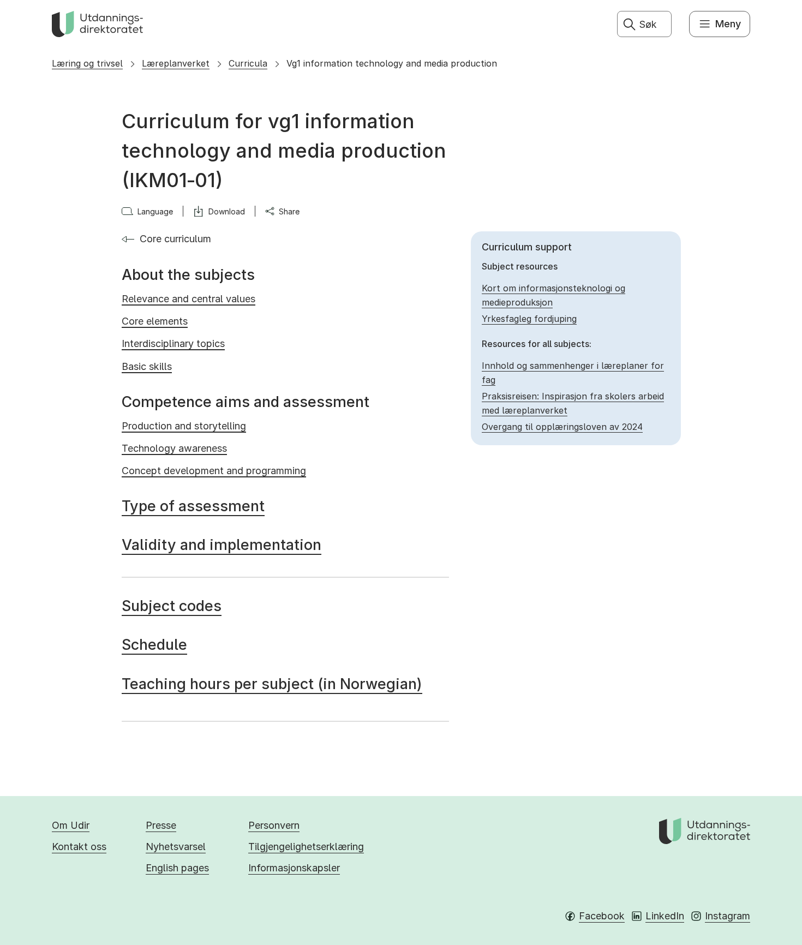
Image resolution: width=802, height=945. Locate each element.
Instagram (727, 916)
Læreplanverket (176, 63)
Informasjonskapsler (294, 868)
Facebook (602, 916)
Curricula (248, 63)
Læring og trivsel (87, 63)
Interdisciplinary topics (173, 343)
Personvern (274, 825)
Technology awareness (174, 448)
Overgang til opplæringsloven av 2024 (562, 426)
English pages (177, 868)
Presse (161, 825)
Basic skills (147, 366)
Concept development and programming (214, 470)
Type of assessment (193, 506)
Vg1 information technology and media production (391, 63)
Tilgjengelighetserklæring (306, 846)
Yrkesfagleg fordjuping (529, 318)
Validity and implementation (221, 545)
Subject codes (172, 606)
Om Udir (70, 825)
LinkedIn (664, 916)
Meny (728, 23)
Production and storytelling (184, 426)
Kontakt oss (79, 846)
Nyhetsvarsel (176, 846)
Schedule (154, 645)
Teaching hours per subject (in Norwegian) (272, 684)
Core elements (155, 321)
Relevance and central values (188, 298)
